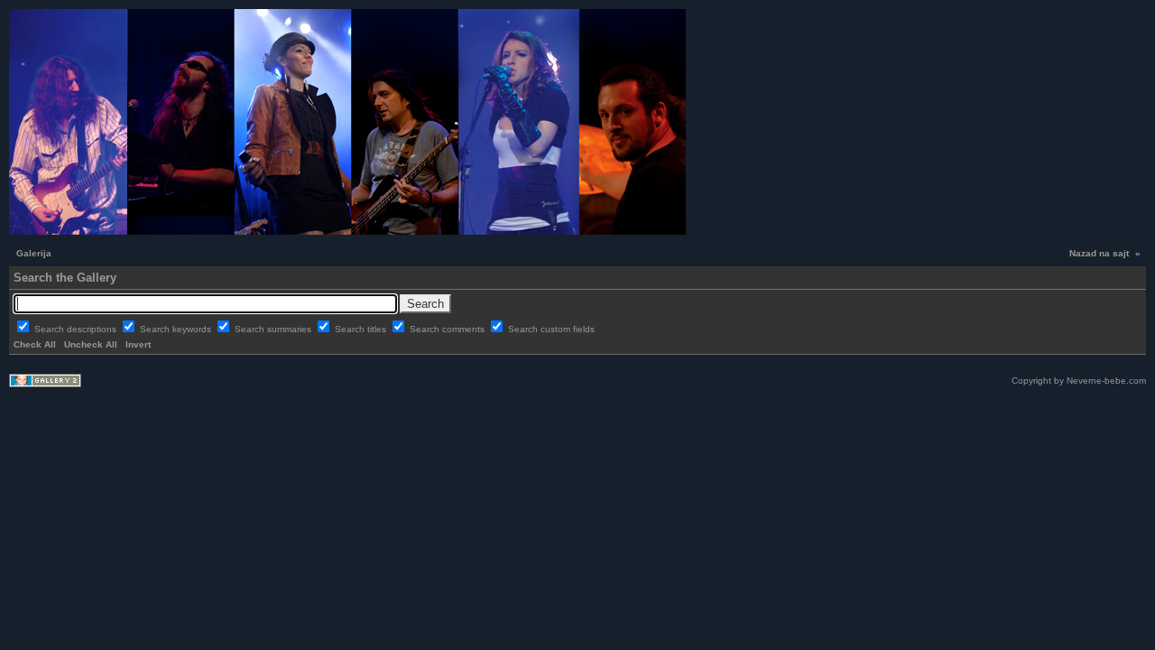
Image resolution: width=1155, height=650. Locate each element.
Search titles (362, 329)
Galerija (33, 253)
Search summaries (274, 329)
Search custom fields (551, 329)
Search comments (448, 329)
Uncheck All (90, 344)
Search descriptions (76, 329)
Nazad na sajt (1099, 253)
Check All (35, 344)
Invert (138, 344)
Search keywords (177, 329)
